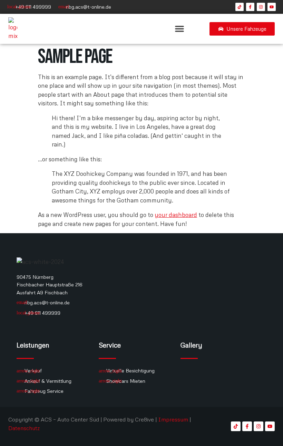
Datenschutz (24, 428)
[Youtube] (271, 7)
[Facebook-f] (250, 7)
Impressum (173, 419)
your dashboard (176, 214)
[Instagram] (261, 7)
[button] (179, 28)
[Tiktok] (239, 7)
